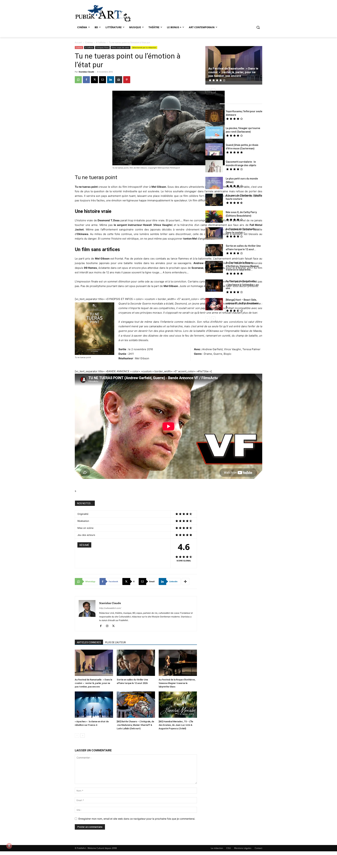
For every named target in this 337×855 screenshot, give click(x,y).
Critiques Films (102, 47)
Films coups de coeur (120, 47)
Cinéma (89, 42)
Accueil (78, 42)
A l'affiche (101, 42)
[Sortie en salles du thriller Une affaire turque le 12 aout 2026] (136, 663)
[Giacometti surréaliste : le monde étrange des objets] (214, 166)
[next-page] (82, 735)
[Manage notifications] (9, 846)
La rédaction (217, 848)
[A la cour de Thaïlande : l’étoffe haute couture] (214, 200)
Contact (258, 848)
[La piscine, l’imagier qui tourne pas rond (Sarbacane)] (214, 132)
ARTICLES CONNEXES (89, 642)
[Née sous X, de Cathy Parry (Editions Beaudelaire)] (214, 217)
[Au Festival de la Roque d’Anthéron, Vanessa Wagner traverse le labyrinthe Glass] (178, 663)
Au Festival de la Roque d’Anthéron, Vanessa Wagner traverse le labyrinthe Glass (177, 683)
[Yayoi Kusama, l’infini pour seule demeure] (214, 116)
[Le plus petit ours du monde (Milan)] (214, 183)
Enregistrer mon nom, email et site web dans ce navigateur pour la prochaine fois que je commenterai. (136, 818)
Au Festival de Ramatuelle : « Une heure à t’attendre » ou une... (242, 285)
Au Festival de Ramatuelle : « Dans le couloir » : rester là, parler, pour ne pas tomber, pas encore (93, 683)
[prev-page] (77, 735)
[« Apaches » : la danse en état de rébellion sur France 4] (94, 705)
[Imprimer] (118, 79)
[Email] (102, 79)
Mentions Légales (242, 848)
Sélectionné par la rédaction (144, 47)
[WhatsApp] (78, 79)
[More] (185, 581)
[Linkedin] (110, 79)
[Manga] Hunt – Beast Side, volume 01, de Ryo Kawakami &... (242, 303)
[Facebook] (86, 79)
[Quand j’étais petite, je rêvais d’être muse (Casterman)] (214, 149)
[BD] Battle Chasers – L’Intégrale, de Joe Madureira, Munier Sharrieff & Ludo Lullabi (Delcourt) (135, 725)
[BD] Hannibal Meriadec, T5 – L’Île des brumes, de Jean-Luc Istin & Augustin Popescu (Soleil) (176, 725)
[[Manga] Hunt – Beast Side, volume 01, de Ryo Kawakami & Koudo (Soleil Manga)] (214, 304)
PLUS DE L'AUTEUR (115, 642)
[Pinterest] (126, 79)
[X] (94, 79)
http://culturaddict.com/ (110, 608)
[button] (258, 27)
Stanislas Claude (86, 71)
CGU (228, 848)
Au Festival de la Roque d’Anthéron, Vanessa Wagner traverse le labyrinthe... (242, 266)
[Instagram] (108, 626)
